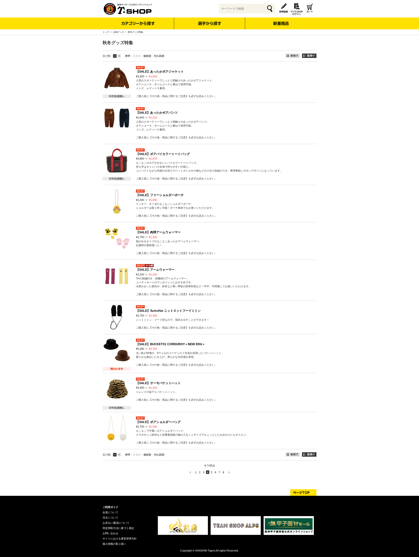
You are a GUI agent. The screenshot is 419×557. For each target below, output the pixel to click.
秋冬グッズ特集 (135, 32)
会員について (110, 512)
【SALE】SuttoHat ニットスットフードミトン (168, 310)
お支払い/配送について (116, 522)
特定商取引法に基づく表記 (118, 528)
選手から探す (209, 23)
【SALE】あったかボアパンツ (157, 112)
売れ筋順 (159, 55)
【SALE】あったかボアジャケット (160, 71)
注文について (110, 517)
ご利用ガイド (110, 507)
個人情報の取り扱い (114, 543)
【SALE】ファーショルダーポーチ (160, 195)
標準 (127, 55)
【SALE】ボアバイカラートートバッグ (163, 154)
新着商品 (280, 20)
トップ (106, 32)
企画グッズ (118, 32)
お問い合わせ (110, 533)
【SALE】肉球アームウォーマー (158, 232)
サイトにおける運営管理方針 (120, 538)
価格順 (147, 55)
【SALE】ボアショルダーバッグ (158, 422)
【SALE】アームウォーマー (155, 269)
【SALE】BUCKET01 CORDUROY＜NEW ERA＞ (170, 344)
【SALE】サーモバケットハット (158, 383)
